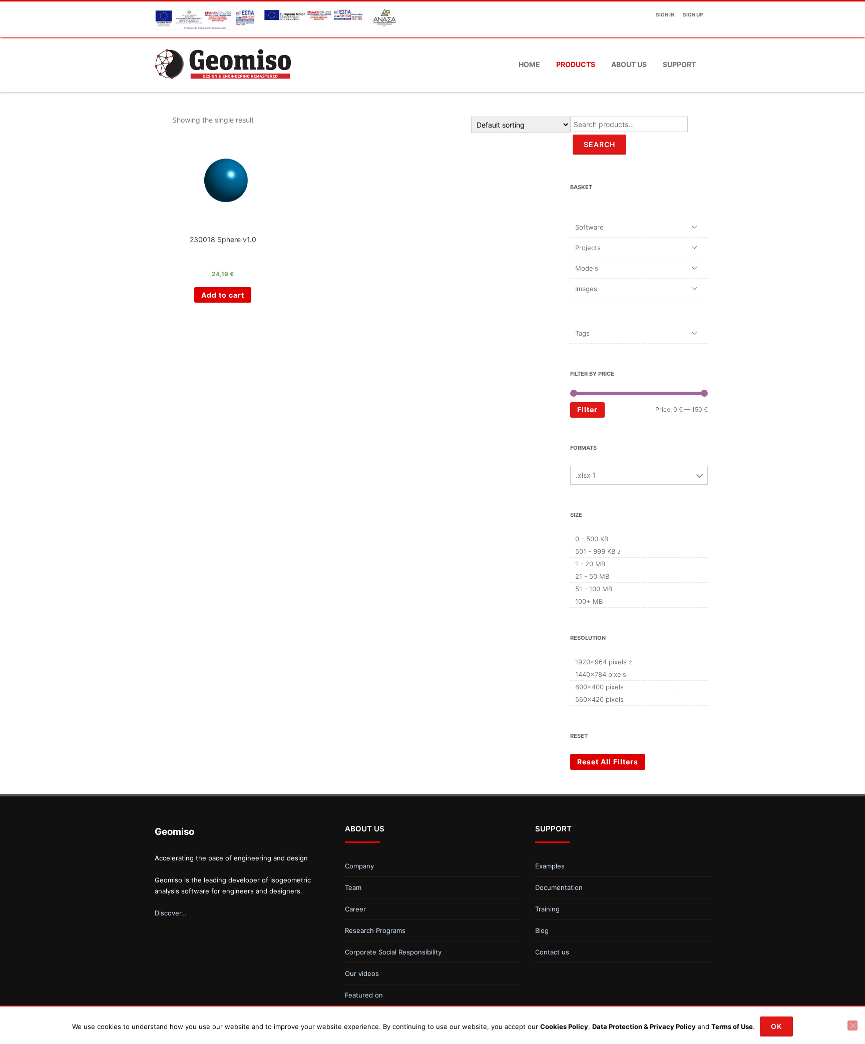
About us (629, 64)
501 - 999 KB (595, 551)
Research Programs (375, 930)
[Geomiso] (223, 88)
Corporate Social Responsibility (393, 952)
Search (599, 144)
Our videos (362, 973)
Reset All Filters (607, 761)
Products (575, 64)
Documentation (559, 887)
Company (359, 866)
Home (529, 64)
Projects (588, 248)
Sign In (665, 15)
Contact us (552, 952)
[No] (852, 1025)
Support (679, 64)
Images (586, 289)
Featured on (364, 995)
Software (589, 227)
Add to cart (222, 295)
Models (586, 268)
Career (355, 909)
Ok (776, 1026)
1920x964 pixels (601, 662)
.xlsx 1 (586, 475)
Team (353, 887)
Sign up (693, 15)
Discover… (171, 913)
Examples (550, 866)
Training (547, 909)
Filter (587, 409)
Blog (542, 930)
